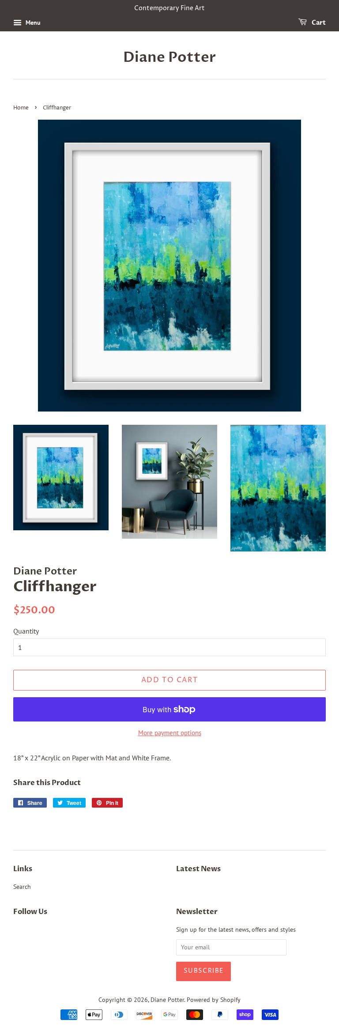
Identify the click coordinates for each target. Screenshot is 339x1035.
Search (22, 887)
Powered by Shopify (214, 1000)
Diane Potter (169, 57)
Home (21, 108)
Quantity (26, 631)
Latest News (198, 869)
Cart (318, 23)
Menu (32, 22)
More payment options (169, 733)
